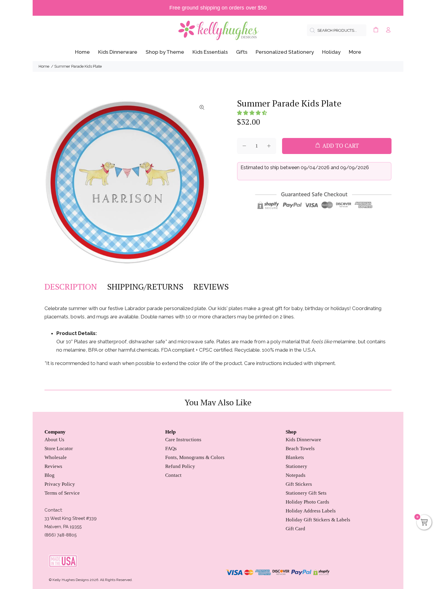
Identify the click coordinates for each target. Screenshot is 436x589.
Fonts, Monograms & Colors (195, 457)
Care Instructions (183, 439)
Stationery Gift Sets (306, 493)
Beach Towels (300, 448)
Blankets (295, 457)
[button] (252, 113)
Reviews (53, 466)
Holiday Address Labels (311, 511)
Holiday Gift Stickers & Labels (318, 520)
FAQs (171, 448)
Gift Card (295, 528)
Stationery (296, 466)
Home (44, 66)
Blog (49, 475)
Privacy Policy (59, 484)
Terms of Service (62, 493)
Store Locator (58, 448)
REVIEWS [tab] (211, 286)
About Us (54, 439)
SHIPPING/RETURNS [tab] (145, 286)
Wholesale (55, 457)
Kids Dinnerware (303, 439)
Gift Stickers (299, 484)
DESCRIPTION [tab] (70, 286)
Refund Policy (180, 466)
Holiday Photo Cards (307, 502)
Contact (173, 475)
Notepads (295, 475)
